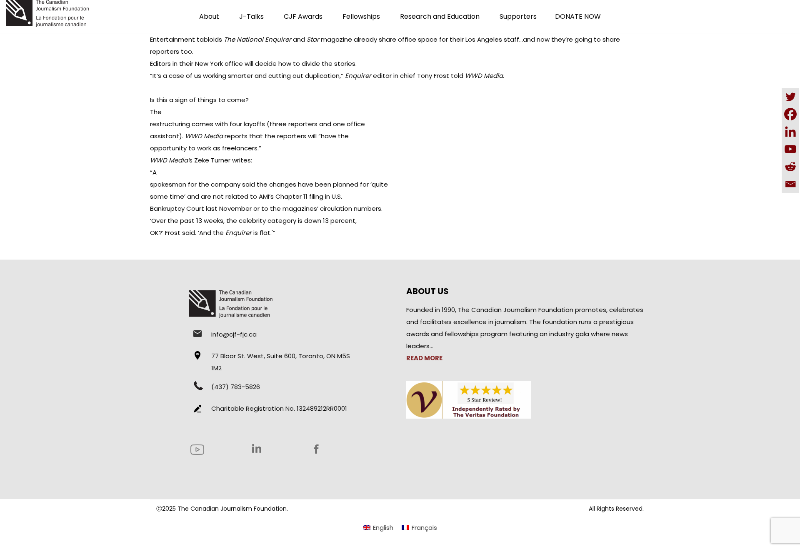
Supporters (518, 16)
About (209, 16)
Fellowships (361, 16)
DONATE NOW (578, 16)
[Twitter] (790, 96)
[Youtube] (790, 149)
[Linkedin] (790, 131)
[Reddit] (790, 166)
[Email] (790, 184)
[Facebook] (790, 114)
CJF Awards (303, 16)
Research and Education (440, 16)
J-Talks (251, 16)
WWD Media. (484, 75)
